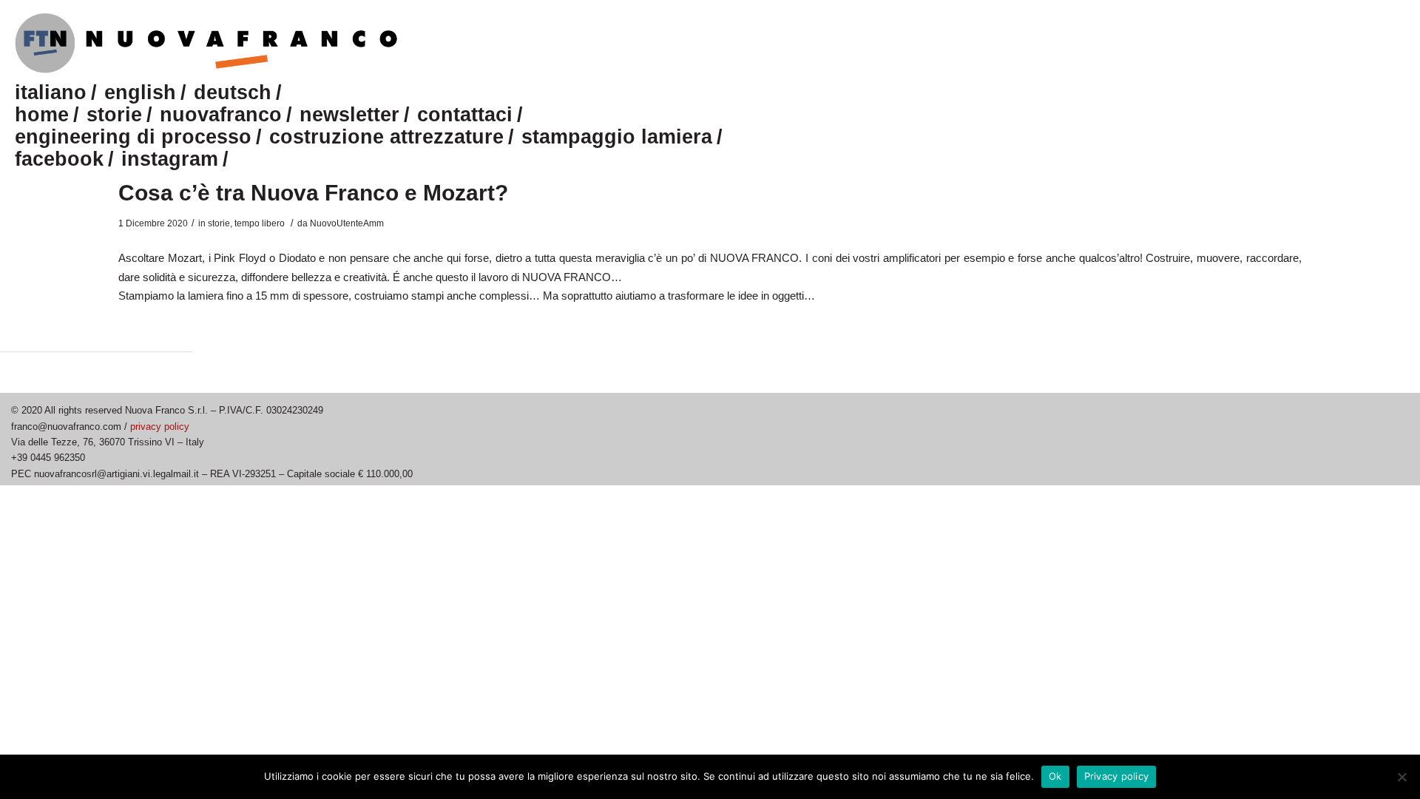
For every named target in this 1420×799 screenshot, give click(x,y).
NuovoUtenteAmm (347, 223)
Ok (1055, 776)
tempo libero (259, 223)
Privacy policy (1116, 776)
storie (219, 223)
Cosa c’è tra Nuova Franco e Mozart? (313, 193)
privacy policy (159, 426)
